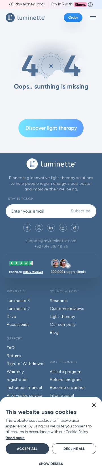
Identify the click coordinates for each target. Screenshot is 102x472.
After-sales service (24, 396)
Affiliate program (65, 372)
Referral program (66, 380)
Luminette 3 (18, 301)
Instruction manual (24, 388)
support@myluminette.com (51, 241)
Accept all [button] (27, 449)
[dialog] (51, 434)
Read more (15, 438)
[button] (51, 463)
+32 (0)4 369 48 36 (51, 247)
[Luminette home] (51, 166)
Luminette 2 (18, 309)
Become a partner (67, 388)
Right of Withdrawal (25, 364)
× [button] (94, 405)
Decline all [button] (74, 449)
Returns (14, 356)
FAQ (11, 348)
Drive (11, 317)
